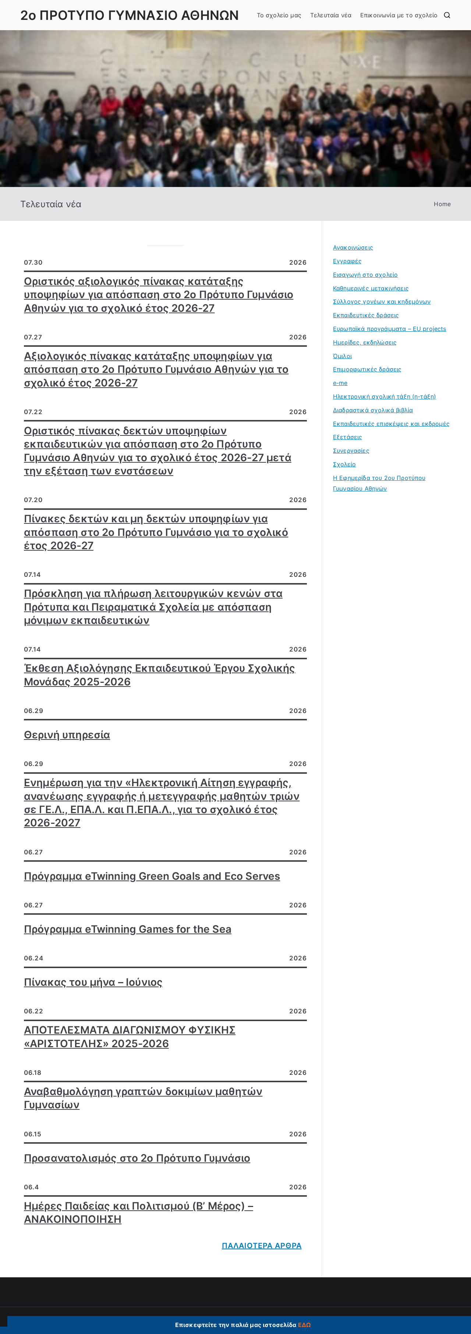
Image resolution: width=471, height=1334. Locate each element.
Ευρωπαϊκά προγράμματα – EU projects (389, 328)
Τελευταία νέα (330, 15)
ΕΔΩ (304, 1324)
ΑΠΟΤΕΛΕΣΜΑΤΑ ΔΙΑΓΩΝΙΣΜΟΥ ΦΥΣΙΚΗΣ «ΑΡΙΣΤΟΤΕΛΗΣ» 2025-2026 (130, 1036)
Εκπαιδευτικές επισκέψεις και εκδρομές (391, 423)
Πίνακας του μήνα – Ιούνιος (93, 982)
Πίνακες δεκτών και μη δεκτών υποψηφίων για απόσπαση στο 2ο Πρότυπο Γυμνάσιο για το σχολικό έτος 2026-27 (156, 532)
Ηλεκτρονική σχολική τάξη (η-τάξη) (384, 396)
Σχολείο (344, 464)
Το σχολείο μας (279, 15)
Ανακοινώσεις (353, 247)
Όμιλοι (342, 356)
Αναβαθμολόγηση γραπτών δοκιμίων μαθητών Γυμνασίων (143, 1098)
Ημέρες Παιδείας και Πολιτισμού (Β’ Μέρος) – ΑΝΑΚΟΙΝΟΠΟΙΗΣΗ (138, 1212)
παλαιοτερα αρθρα (262, 1245)
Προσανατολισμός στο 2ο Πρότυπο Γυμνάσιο (137, 1158)
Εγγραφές (347, 261)
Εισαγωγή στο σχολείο (365, 274)
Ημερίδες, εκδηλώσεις (365, 342)
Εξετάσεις (347, 437)
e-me (340, 383)
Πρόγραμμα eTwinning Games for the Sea (127, 929)
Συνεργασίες (351, 450)
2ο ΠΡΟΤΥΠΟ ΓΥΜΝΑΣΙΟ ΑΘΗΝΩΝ (129, 15)
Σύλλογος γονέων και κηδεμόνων (382, 301)
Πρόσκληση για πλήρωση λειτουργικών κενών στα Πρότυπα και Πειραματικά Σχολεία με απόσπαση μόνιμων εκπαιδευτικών (153, 607)
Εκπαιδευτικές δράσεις (366, 315)
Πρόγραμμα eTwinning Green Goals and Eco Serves (152, 876)
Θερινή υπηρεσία (67, 734)
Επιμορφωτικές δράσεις (367, 369)
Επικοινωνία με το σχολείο (399, 15)
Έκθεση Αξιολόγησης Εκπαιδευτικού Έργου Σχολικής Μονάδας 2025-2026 (159, 675)
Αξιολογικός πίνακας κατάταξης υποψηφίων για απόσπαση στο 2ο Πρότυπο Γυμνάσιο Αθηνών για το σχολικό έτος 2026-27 (156, 369)
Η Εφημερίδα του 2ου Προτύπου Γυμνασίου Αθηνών (379, 483)
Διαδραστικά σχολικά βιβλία (373, 410)
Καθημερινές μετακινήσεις (371, 288)
